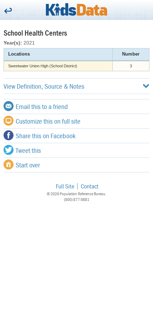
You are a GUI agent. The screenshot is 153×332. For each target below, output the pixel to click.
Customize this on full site (48, 120)
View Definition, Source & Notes (44, 86)
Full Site (65, 186)
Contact (90, 186)
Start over (28, 164)
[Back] (8, 11)
